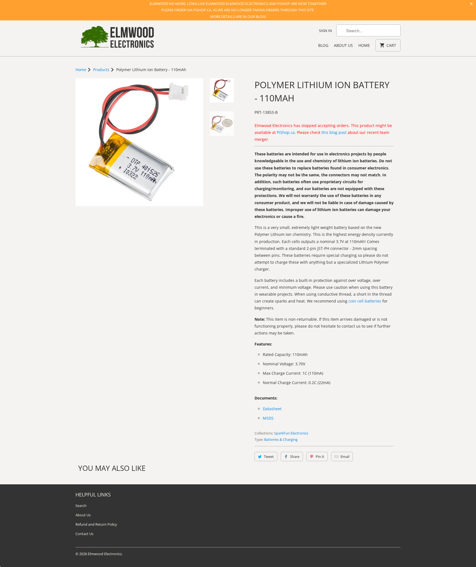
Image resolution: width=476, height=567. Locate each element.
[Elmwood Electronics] (116, 38)
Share (294, 456)
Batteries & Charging (281, 439)
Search (80, 505)
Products (101, 69)
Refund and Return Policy (96, 524)
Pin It (320, 456)
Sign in (325, 30)
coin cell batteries (364, 301)
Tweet (269, 456)
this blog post (334, 132)
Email (344, 456)
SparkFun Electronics (291, 433)
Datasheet (272, 408)
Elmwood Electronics (105, 553)
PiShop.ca (286, 132)
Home (364, 45)
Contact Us (84, 533)
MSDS (268, 418)
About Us (343, 45)
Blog (323, 45)
